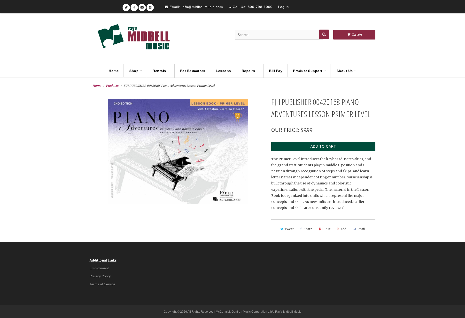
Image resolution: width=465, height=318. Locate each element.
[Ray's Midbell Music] (133, 39)
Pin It (326, 229)
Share (308, 229)
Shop (134, 71)
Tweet (289, 229)
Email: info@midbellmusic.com (195, 7)
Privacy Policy (100, 276)
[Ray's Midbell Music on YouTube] (142, 6)
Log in (283, 7)
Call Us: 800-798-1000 (252, 7)
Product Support (307, 71)
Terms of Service (102, 284)
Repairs (248, 71)
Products (112, 85)
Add (343, 229)
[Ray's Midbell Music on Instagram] (150, 6)
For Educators (192, 71)
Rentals (159, 71)
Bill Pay (275, 71)
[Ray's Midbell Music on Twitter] (126, 6)
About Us (344, 71)
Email (360, 229)
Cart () (356, 34)
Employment (99, 268)
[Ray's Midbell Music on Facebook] (134, 6)
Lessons (223, 71)
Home (114, 71)
